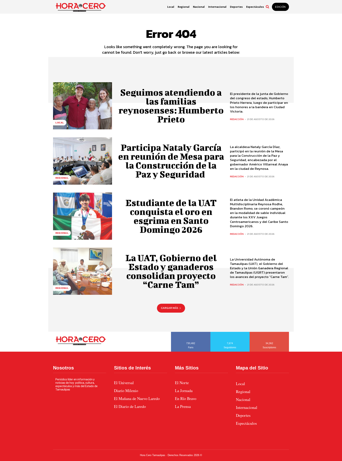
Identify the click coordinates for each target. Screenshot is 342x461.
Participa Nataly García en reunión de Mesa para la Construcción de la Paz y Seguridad (171, 160)
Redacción (237, 119)
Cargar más (169, 308)
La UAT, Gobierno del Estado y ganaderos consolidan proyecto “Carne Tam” (171, 271)
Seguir (230, 333)
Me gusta (191, 333)
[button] (267, 7)
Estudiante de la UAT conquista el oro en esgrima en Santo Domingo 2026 (171, 216)
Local (59, 122)
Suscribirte (269, 333)
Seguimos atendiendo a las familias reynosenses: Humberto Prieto (171, 105)
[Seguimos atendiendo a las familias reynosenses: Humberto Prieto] (82, 105)
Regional (61, 178)
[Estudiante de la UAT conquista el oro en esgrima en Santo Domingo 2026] (82, 216)
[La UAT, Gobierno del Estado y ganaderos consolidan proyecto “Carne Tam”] (82, 271)
